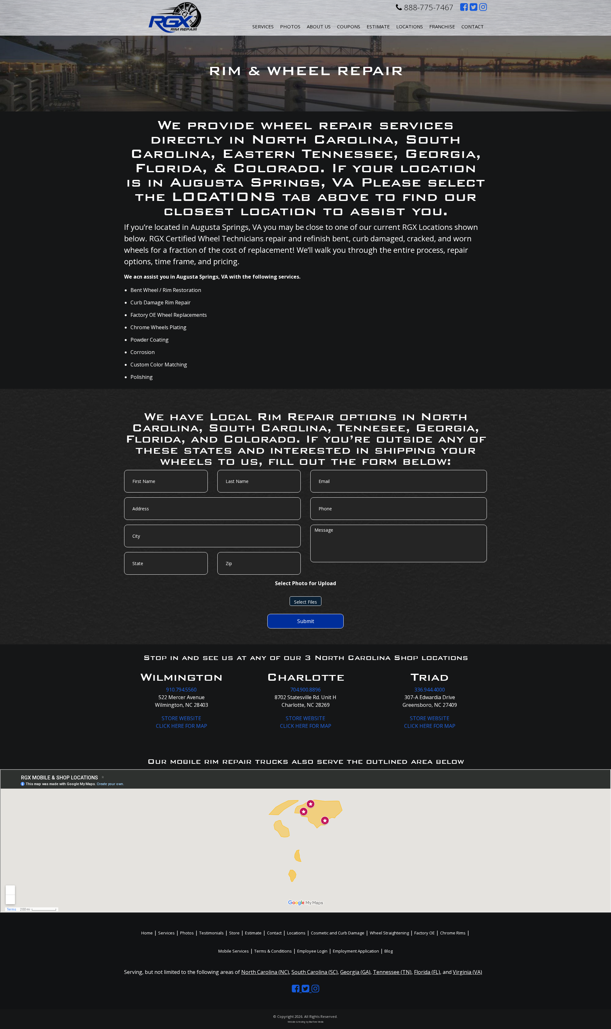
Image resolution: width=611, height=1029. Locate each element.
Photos (290, 26)
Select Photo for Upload (305, 583)
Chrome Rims (453, 933)
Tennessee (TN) (392, 972)
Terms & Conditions (273, 951)
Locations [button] (409, 26)
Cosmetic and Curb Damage (337, 933)
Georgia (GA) (355, 972)
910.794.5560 (181, 689)
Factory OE (424, 933)
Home (147, 933)
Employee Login (312, 951)
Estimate (378, 26)
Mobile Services (233, 951)
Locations (296, 933)
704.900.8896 (305, 689)
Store (234, 933)
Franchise (442, 26)
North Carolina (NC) (265, 972)
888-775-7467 (427, 7)
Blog (388, 951)
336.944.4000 (429, 689)
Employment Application (356, 951)
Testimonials (211, 933)
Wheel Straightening (389, 933)
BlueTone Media (316, 1021)
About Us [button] (319, 26)
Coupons (348, 26)
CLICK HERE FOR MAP (181, 725)
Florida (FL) (427, 972)
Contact (472, 26)
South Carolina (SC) (314, 972)
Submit (305, 621)
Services (263, 26)
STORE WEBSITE (181, 718)
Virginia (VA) (467, 972)
